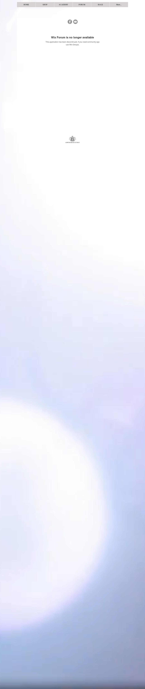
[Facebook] (70, 22)
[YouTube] (75, 22)
